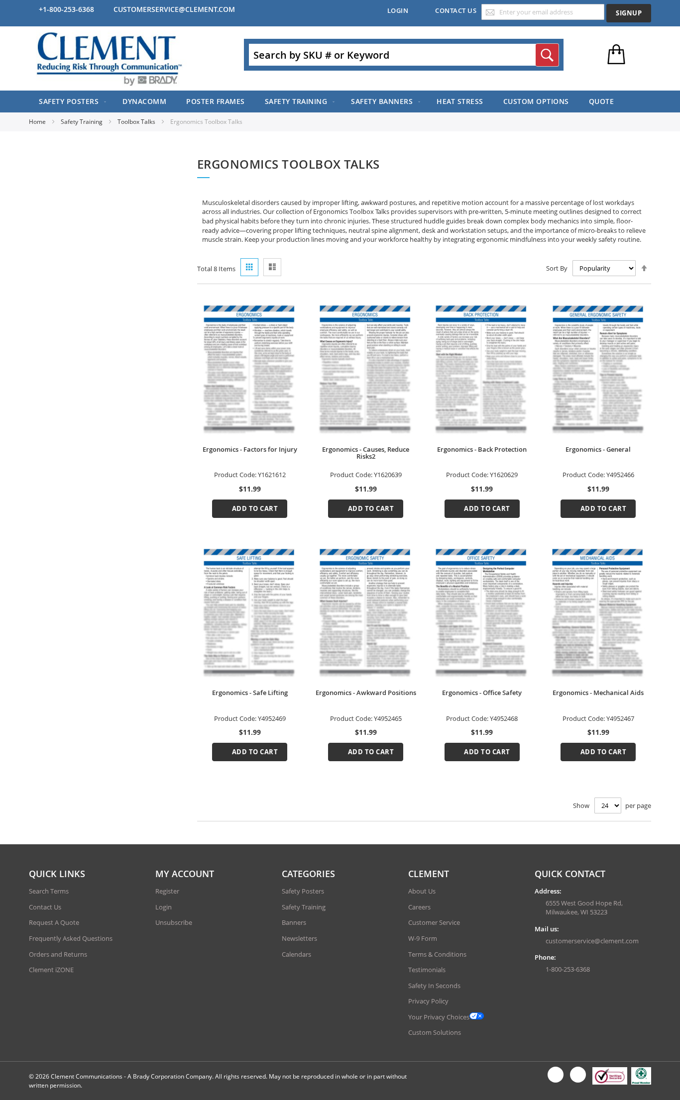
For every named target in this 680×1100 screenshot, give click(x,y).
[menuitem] (71, 101)
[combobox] (404, 55)
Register (167, 891)
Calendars (296, 954)
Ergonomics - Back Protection (482, 449)
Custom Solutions (434, 1032)
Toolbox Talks (137, 121)
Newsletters (299, 938)
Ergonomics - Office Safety (482, 692)
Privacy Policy (428, 1001)
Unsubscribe (173, 922)
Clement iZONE (51, 969)
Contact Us (455, 10)
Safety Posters (303, 891)
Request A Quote (54, 922)
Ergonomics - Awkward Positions (366, 692)
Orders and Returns (58, 954)
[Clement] (109, 58)
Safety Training (82, 121)
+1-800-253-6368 (66, 9)
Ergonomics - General (598, 449)
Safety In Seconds (434, 985)
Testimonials (427, 969)
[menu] (340, 101)
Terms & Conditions (437, 954)
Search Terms (49, 891)
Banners (294, 922)
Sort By (556, 268)
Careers (419, 906)
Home (38, 121)
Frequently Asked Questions (71, 938)
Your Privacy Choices (438, 1016)
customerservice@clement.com (174, 9)
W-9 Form (422, 938)
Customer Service (434, 922)
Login (398, 10)
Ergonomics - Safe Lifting (250, 692)
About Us (422, 891)
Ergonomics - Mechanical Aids (598, 692)
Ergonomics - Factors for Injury (250, 449)
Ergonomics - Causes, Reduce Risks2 (365, 453)
